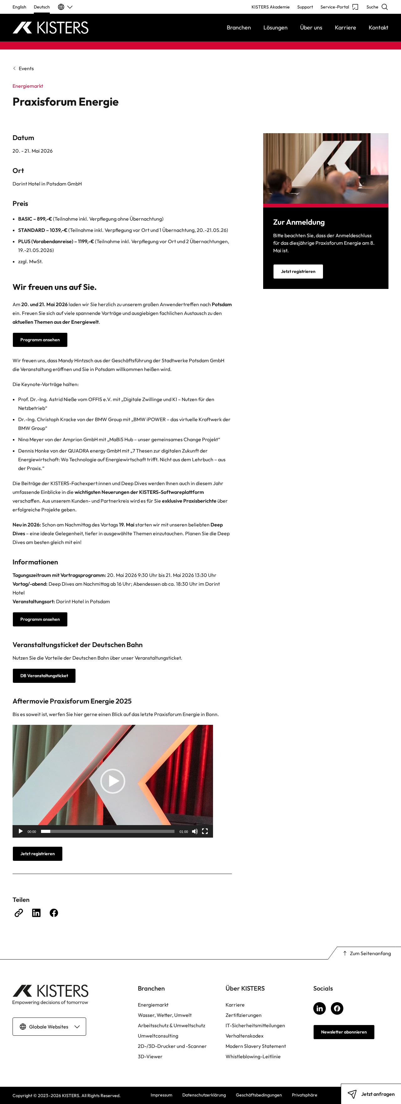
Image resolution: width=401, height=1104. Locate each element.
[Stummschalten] (195, 831)
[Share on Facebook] (54, 913)
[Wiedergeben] (21, 831)
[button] (112, 781)
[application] (113, 781)
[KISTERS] (60, 27)
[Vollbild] (205, 831)
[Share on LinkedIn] (36, 913)
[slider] (107, 831)
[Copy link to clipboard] (19, 913)
